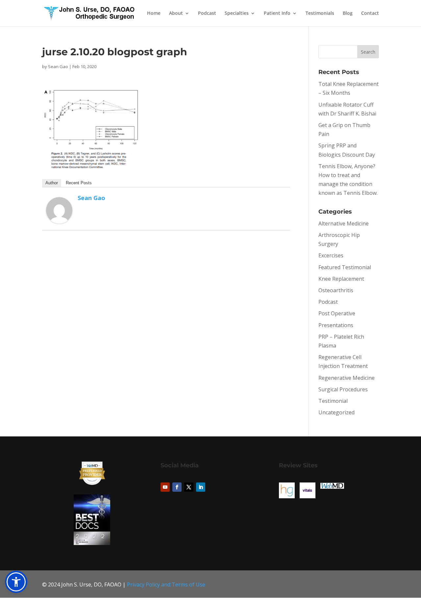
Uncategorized (336, 412)
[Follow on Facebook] (177, 487)
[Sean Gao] (59, 218)
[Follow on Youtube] (165, 487)
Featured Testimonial (344, 267)
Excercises (330, 255)
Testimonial (333, 400)
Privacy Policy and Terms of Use (166, 584)
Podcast (207, 13)
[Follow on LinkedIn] (200, 487)
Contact (370, 13)
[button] (16, 581)
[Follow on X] (188, 487)
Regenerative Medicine (346, 377)
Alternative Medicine (343, 223)
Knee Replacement (341, 278)
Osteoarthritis (335, 290)
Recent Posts (79, 182)
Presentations (335, 325)
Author (51, 182)
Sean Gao (58, 66)
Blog (348, 13)
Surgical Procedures (343, 389)
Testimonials (320, 13)
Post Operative (336, 313)
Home (154, 13)
